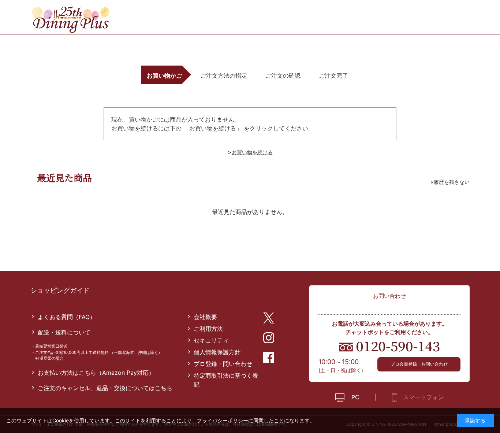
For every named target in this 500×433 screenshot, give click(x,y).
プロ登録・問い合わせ (223, 363)
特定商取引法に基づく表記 (226, 380)
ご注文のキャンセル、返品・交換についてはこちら (105, 388)
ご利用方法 (208, 328)
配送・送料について (64, 332)
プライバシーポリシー (222, 420)
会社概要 (205, 317)
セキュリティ (211, 340)
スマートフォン (423, 397)
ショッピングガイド (60, 290)
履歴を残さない (452, 182)
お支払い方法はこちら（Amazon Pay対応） (96, 372)
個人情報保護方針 (217, 352)
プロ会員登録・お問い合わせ (419, 364)
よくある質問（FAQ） (67, 317)
